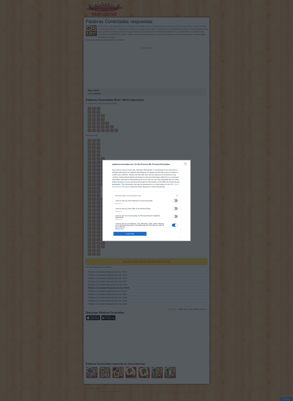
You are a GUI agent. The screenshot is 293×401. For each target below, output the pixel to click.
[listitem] (146, 195)
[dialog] (146, 200)
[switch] (175, 200)
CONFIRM (130, 234)
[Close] (186, 164)
